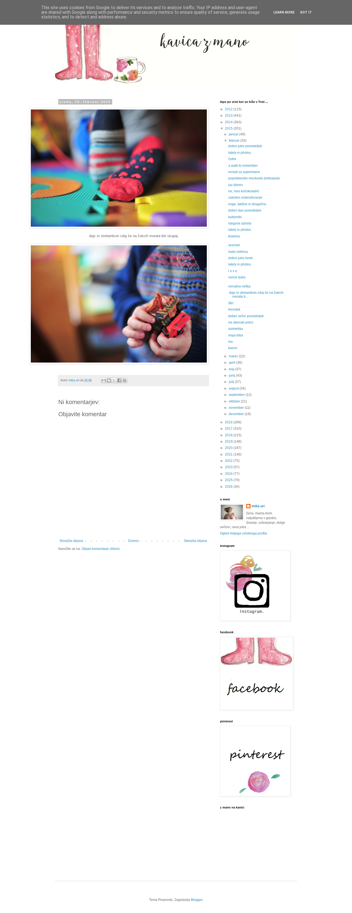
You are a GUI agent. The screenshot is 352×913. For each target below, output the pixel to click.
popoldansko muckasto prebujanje (254, 178)
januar (234, 134)
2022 (229, 461)
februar (234, 140)
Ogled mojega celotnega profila (243, 533)
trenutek (234, 309)
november (237, 408)
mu (230, 342)
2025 (229, 480)
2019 (229, 441)
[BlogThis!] (109, 380)
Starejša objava (195, 541)
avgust (234, 388)
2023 (229, 467)
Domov (133, 541)
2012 (229, 109)
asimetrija (235, 329)
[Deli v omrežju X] (114, 380)
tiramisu (234, 236)
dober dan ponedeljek (244, 210)
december (237, 414)
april (232, 362)
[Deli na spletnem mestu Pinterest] (124, 380)
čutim (232, 159)
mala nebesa (238, 252)
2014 (229, 122)
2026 (229, 487)
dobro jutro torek (240, 258)
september (237, 395)
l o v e (232, 271)
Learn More (284, 12)
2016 (229, 422)
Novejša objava (71, 541)
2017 (229, 429)
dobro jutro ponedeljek (245, 146)
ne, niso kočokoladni (243, 191)
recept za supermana (244, 172)
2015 (229, 128)
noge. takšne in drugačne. (247, 204)
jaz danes (235, 185)
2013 (229, 115)
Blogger (196, 900)
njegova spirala (239, 223)
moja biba (235, 335)
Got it (306, 12)
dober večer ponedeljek (246, 316)
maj (232, 369)
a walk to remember (243, 166)
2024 (229, 474)
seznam (234, 245)
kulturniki (235, 217)
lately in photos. (240, 153)
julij (232, 382)
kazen (232, 348)
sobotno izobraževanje (245, 197)
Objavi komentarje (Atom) (101, 549)
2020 (229, 448)
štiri (230, 303)
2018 (229, 435)
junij (232, 375)
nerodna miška (239, 286)
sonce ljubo (237, 277)
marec (234, 356)
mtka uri (258, 506)
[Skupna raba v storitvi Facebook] (119, 380)
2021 (229, 454)
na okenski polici (240, 322)
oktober (235, 401)
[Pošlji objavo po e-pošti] (103, 380)
